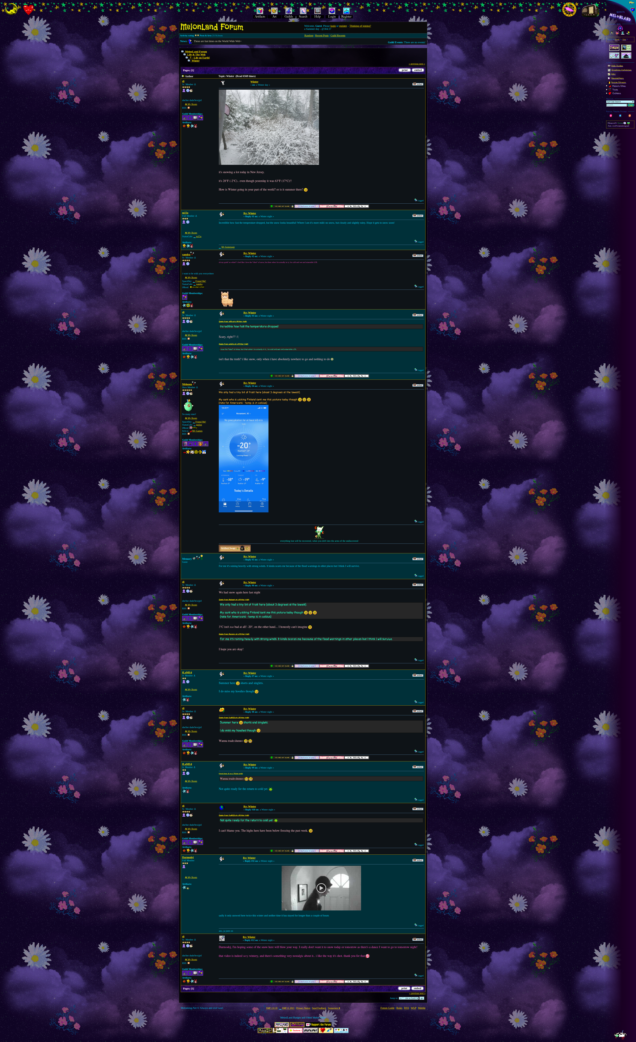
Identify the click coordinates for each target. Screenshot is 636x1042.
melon (199, 425)
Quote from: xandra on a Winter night (233, 344)
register (343, 26)
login (333, 26)
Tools (615, 90)
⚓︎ (195, 84)
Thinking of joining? (360, 26)
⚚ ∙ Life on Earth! (199, 57)
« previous (414, 64)
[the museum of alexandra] (187, 264)
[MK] (187, 394)
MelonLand (620, 17)
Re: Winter (249, 213)
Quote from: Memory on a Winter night (234, 634)
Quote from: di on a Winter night (231, 773)
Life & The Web (196, 54)
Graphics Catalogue (621, 70)
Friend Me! (200, 281)
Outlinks (616, 93)
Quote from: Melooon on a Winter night (234, 600)
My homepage (228, 247)
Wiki (613, 74)
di (183, 81)
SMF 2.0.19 (271, 1008)
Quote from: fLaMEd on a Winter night (234, 718)
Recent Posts (322, 35)
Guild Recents (337, 35)
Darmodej (188, 857)
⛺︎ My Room (191, 104)
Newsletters (617, 78)
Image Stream (618, 82)
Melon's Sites (619, 86)
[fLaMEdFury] (187, 682)
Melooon (187, 384)
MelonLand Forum (196, 51)
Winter (196, 60)
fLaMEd (187, 672)
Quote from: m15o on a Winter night (233, 322)
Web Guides (617, 66)
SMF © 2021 (288, 1008)
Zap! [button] (631, 105)
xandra (186, 254)
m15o (185, 212)
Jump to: (394, 998)
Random (308, 35)
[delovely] (187, 91)
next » (422, 64)
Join (624, 39)
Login (617, 39)
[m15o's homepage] (187, 223)
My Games (197, 431)
